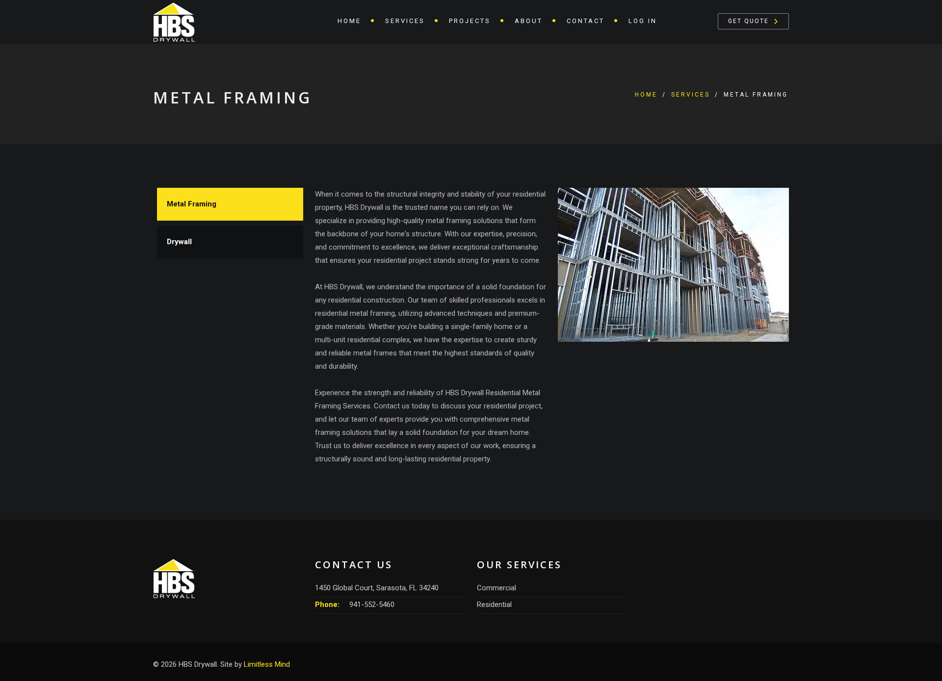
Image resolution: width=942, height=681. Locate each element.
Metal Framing (191, 204)
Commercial (496, 587)
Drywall (179, 241)
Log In (642, 21)
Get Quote (748, 21)
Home (349, 21)
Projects (470, 21)
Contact (585, 21)
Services (690, 94)
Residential (494, 604)
